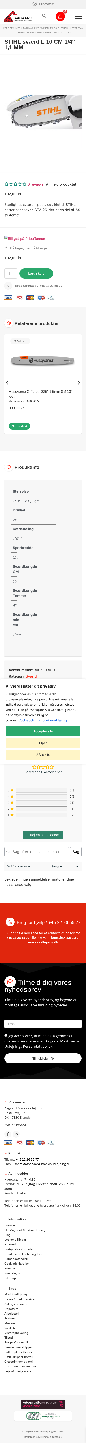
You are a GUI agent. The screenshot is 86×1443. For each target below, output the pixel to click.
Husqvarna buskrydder (20, 1366)
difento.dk (56, 1436)
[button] (43, 184)
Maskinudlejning (15, 1294)
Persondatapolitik (37, 1046)
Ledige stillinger (15, 1239)
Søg (76, 852)
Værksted (11, 1328)
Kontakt (9, 1268)
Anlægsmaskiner (16, 1304)
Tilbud (8, 1337)
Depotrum (11, 1309)
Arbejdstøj (11, 1313)
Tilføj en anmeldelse (43, 835)
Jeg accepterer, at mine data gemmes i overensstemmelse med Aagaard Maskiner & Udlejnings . (41, 1041)
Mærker (9, 1323)
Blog (7, 1235)
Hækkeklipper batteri (18, 1357)
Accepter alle (43, 731)
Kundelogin (12, 1273)
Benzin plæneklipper (18, 1347)
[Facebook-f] (7, 1134)
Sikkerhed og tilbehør (54, 28)
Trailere (9, 1318)
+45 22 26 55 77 (38, 285)
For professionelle (17, 1342)
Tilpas (43, 743)
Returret (10, 1244)
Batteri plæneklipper (18, 1352)
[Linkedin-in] (16, 1134)
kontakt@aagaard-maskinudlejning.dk (42, 1164)
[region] (43, 721)
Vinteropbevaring (16, 1333)
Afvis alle (43, 755)
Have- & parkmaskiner (27, 28)
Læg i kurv (36, 273)
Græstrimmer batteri (18, 1361)
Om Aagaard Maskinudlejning (24, 1230)
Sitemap (10, 1278)
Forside (8, 28)
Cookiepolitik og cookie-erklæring (43, 720)
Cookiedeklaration (17, 1263)
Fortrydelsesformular (19, 1249)
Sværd (31, 32)
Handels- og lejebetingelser (23, 1254)
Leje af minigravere (17, 1371)
